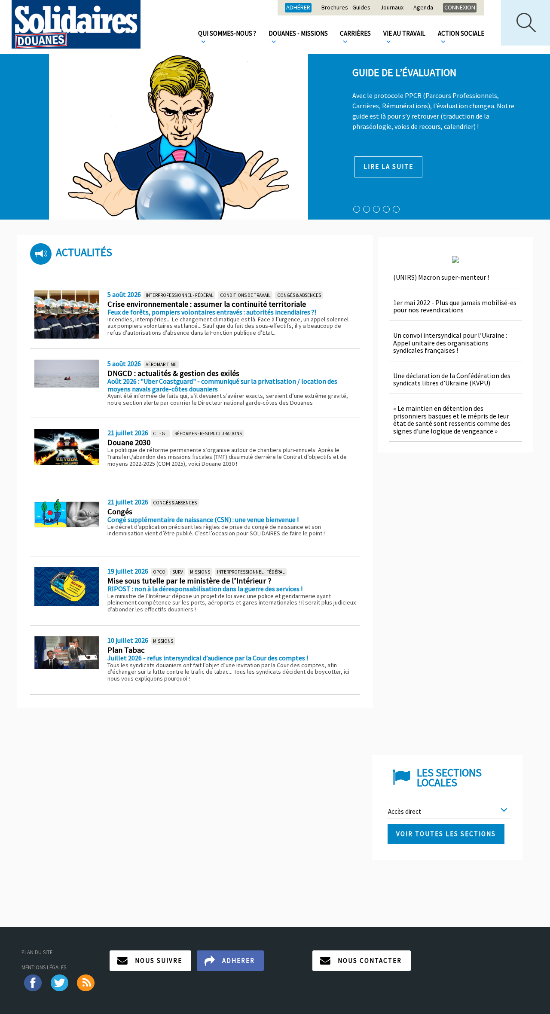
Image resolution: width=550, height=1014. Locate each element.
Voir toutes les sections (446, 834)
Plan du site (36, 952)
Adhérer (298, 7)
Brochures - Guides (345, 7)
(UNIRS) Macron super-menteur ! (441, 277)
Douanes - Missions (298, 33)
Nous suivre (158, 960)
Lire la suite (388, 166)
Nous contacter (370, 960)
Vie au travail (404, 33)
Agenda (423, 7)
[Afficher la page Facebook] (32, 982)
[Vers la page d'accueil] (76, 24)
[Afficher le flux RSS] (87, 982)
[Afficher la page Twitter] (59, 982)
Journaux (391, 7)
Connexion (459, 7)
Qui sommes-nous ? (227, 33)
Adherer (238, 960)
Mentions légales (43, 967)
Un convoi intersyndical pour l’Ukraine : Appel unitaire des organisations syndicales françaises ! (450, 342)
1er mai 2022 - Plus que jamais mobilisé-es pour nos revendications (454, 306)
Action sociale (461, 33)
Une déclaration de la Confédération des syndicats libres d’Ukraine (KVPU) (451, 379)
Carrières (355, 33)
